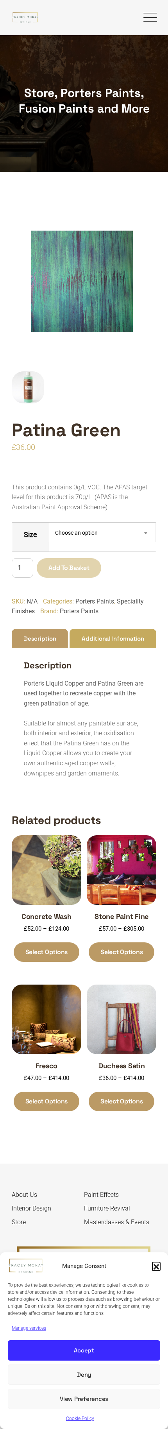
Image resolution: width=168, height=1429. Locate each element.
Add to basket (68, 568)
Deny (84, 1374)
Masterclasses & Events (116, 1222)
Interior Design (31, 1208)
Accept (84, 1350)
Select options (46, 952)
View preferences (84, 1398)
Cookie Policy (80, 1418)
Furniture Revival (107, 1208)
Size (30, 534)
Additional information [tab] (113, 638)
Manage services (29, 1328)
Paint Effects (101, 1194)
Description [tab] (40, 638)
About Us (24, 1194)
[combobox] (102, 532)
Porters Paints (94, 601)
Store (19, 1222)
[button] (156, 1266)
